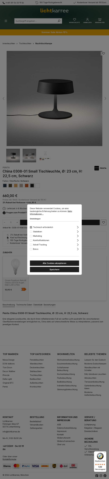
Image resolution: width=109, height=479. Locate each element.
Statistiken (37, 231)
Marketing (37, 236)
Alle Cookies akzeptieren (54, 263)
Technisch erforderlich (43, 227)
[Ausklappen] (78, 226)
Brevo (35, 249)
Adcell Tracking (40, 244)
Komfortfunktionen (41, 240)
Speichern (54, 269)
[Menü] (104, 453)
